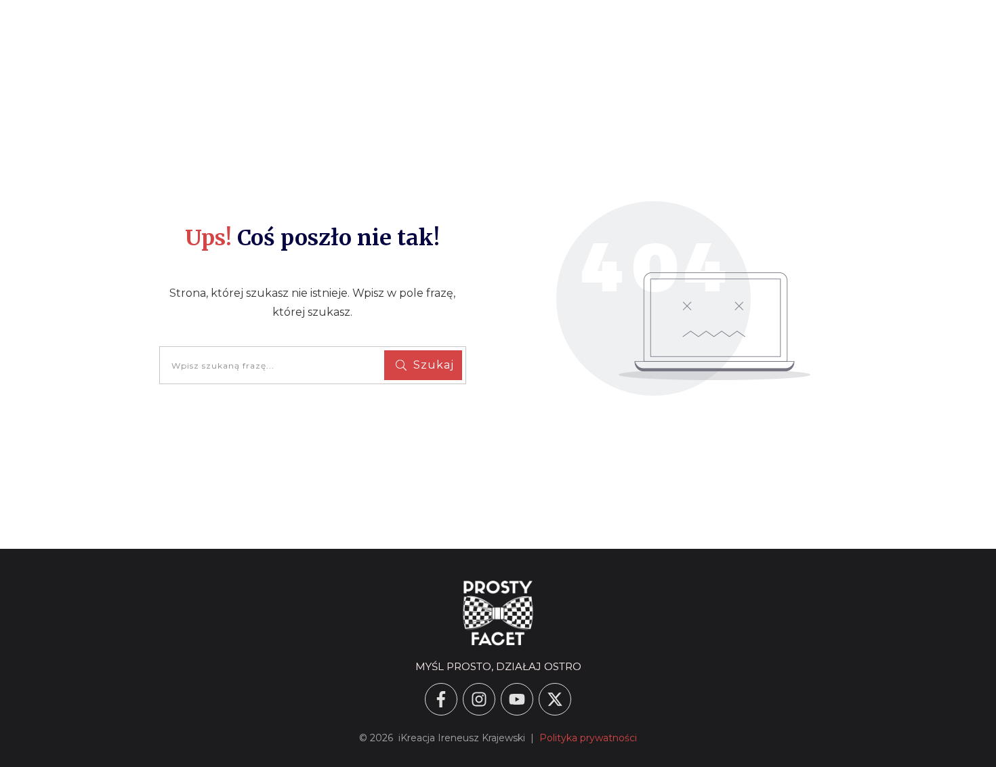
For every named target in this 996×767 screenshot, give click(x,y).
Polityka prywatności (588, 738)
